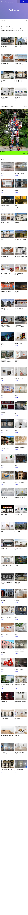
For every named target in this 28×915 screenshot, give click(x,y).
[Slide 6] (19, 149)
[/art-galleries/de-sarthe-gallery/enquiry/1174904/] (8, 2)
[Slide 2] (5, 149)
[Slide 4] (12, 149)
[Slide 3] (9, 149)
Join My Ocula (24, 1)
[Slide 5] (15, 149)
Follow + (2, 49)
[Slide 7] (22, 149)
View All (2, 33)
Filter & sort (3, 20)
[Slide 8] (26, 149)
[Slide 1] (2, 149)
